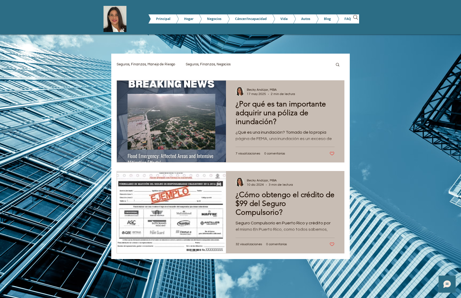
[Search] (355, 17)
